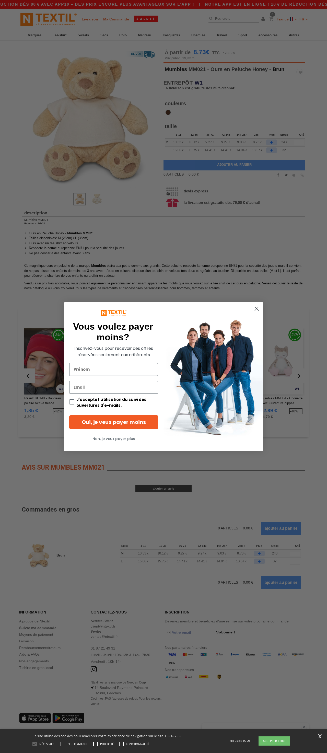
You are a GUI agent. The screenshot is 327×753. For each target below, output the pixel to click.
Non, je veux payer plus (113, 438)
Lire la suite (173, 736)
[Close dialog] (256, 308)
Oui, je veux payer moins (114, 421)
